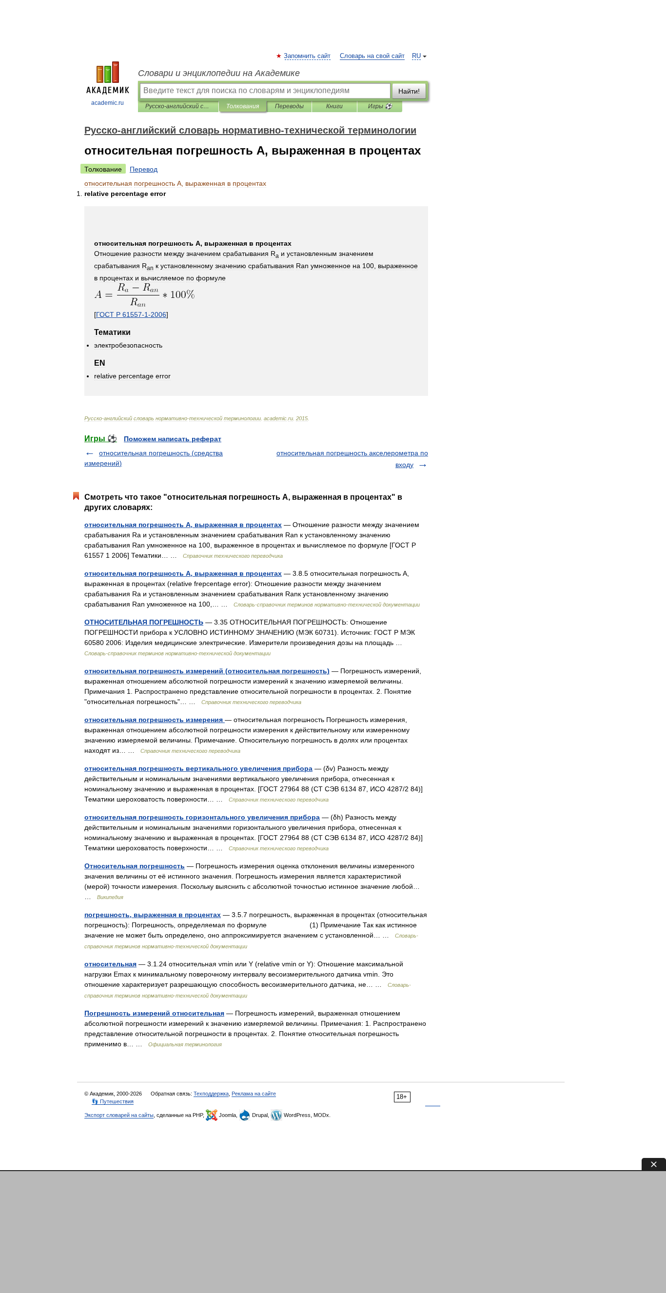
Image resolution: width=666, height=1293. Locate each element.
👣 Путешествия (113, 1101)
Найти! (409, 91)
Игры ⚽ (380, 106)
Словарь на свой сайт (372, 56)
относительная (110, 964)
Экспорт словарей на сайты (119, 1115)
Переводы (289, 106)
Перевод (143, 169)
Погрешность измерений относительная (154, 1013)
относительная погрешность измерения (154, 720)
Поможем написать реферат (172, 439)
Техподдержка (211, 1094)
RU (416, 56)
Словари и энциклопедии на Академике (219, 73)
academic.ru (107, 102)
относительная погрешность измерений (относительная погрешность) (207, 671)
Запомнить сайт (308, 56)
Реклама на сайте (254, 1094)
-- (131, 314)
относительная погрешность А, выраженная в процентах (183, 525)
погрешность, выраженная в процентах (152, 915)
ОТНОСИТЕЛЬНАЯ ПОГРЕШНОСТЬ (143, 622)
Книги (334, 106)
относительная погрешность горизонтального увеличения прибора (202, 817)
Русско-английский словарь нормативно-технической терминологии (178, 106)
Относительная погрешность (134, 866)
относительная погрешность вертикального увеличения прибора (198, 768)
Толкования (242, 106)
